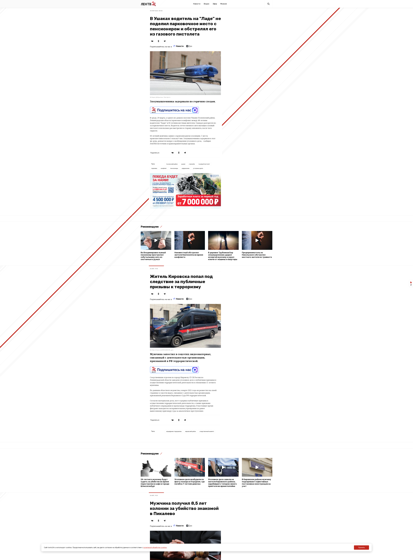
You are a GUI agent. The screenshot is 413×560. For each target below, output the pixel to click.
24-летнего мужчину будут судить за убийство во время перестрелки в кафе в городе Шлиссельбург (155, 482)
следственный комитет (207, 431)
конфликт (164, 168)
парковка (154, 168)
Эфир (215, 4)
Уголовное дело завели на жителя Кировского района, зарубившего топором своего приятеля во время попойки (222, 482)
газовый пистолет (204, 164)
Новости (196, 4)
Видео (206, 4)
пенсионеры (174, 168)
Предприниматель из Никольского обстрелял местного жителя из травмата (257, 255)
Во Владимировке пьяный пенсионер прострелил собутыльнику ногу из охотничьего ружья (153, 256)
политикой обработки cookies (155, 547)
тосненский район (172, 164)
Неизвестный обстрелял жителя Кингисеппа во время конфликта (188, 255)
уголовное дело (198, 168)
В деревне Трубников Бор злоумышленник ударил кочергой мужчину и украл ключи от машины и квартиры (222, 256)
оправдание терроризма (174, 431)
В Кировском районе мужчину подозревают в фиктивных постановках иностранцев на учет (256, 482)
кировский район (190, 431)
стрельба (192, 164)
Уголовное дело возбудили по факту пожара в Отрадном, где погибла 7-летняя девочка (189, 481)
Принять (361, 547)
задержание (185, 168)
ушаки (183, 164)
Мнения (223, 4)
